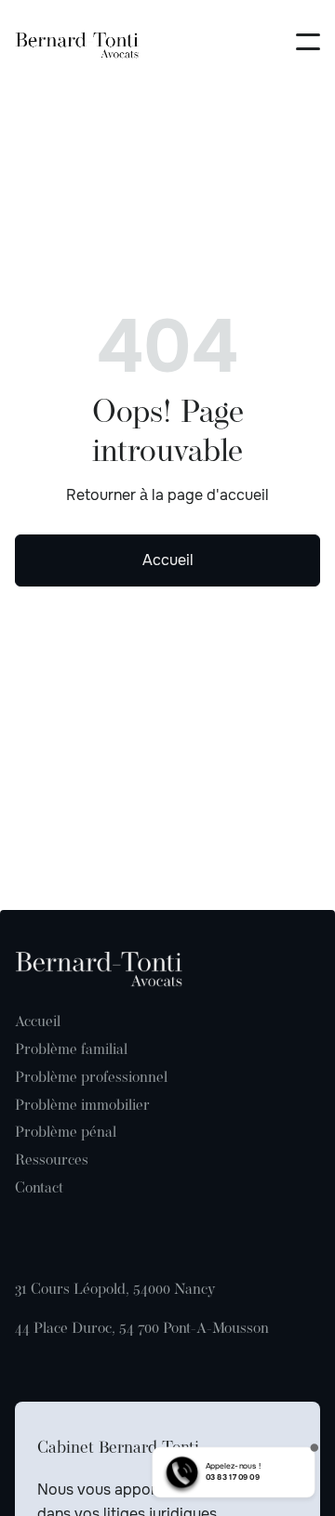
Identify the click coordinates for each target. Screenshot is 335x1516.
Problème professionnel (91, 1078)
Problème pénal (65, 1133)
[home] (80, 42)
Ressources (51, 1160)
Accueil (168, 560)
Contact (39, 1188)
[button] (308, 41)
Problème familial (71, 1050)
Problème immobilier (82, 1106)
